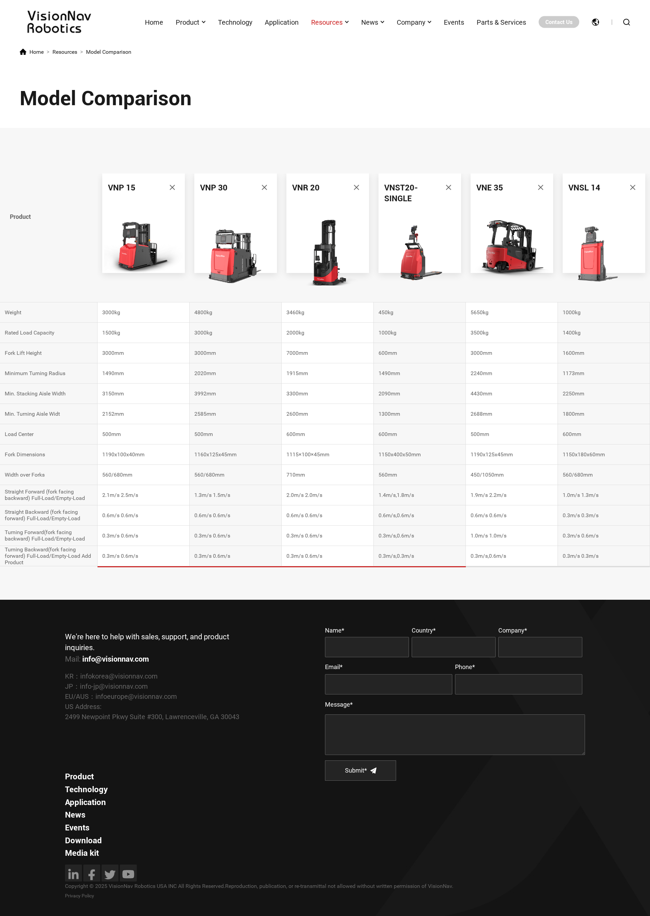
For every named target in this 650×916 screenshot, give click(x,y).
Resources (327, 22)
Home (154, 22)
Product (187, 22)
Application (282, 22)
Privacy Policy (79, 895)
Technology (235, 22)
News (369, 22)
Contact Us (558, 22)
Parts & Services (501, 22)
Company (411, 22)
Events (454, 22)
